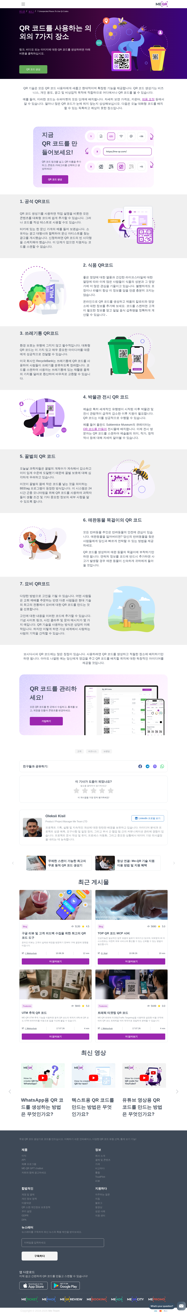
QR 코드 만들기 (93, 703)
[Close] (148, 608)
